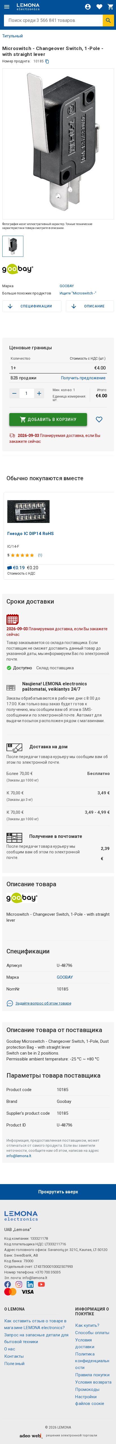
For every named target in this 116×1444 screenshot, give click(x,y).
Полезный (14, 1363)
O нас (9, 1349)
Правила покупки (92, 1374)
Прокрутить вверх (58, 1191)
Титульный (12, 35)
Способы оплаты (92, 1332)
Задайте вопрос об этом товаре (43, 1003)
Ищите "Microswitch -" (78, 293)
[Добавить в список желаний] (99, 419)
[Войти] (88, 6)
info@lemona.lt (18, 1156)
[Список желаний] (99, 6)
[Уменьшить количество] (39, 393)
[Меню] (7, 6)
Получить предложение (83, 378)
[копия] (47, 61)
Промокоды (87, 1389)
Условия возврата (93, 1382)
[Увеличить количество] (14, 393)
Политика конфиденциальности (92, 1361)
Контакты (14, 1356)
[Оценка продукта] (23, 555)
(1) (40, 555)
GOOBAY (67, 286)
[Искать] (108, 20)
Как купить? (87, 1325)
